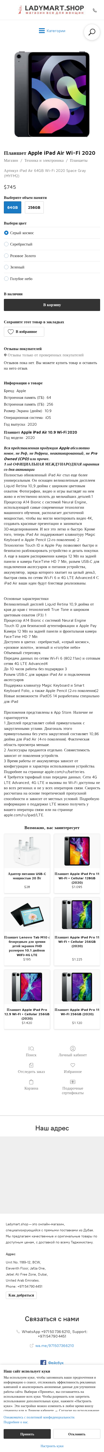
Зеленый (17, 267)
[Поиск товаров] (92, 32)
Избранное (73, 1071)
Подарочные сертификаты (73, 1090)
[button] (24, 332)
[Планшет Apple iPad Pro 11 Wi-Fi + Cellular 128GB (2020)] (77, 851)
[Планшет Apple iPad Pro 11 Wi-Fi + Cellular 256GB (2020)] (77, 914)
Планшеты (79, 160)
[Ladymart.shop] (52, 9)
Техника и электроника (44, 160)
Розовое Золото (23, 256)
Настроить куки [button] (52, 1446)
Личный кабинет (73, 1055)
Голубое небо (21, 278)
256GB (34, 207)
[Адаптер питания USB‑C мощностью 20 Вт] (27, 851)
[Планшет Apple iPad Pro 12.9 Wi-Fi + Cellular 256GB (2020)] (27, 987)
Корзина (31, 1088)
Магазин (11, 160)
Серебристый (21, 244)
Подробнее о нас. (16, 1422)
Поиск (31, 1055)
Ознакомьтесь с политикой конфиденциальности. (39, 1417)
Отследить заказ (31, 1071)
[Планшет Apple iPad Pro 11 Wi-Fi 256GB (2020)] (77, 987)
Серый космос (22, 233)
